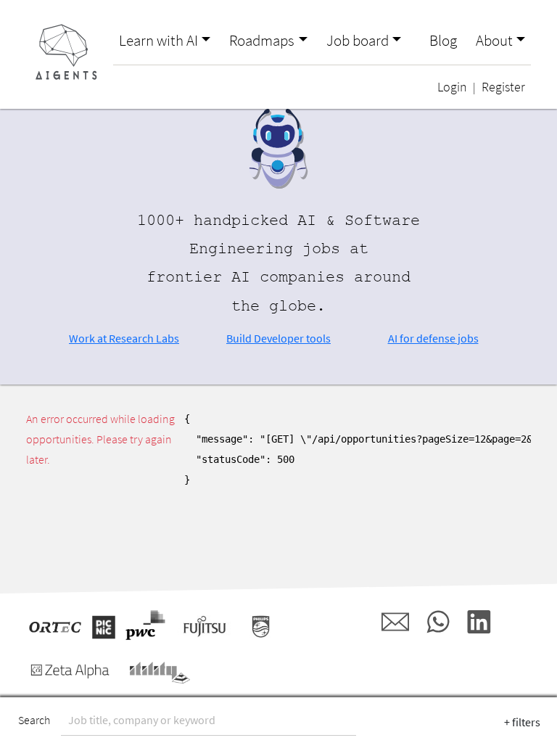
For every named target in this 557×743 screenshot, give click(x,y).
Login (452, 87)
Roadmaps (261, 40)
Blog (443, 40)
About (494, 40)
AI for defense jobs (433, 338)
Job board (357, 40)
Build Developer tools (278, 338)
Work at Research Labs (124, 338)
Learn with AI (158, 40)
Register (503, 87)
